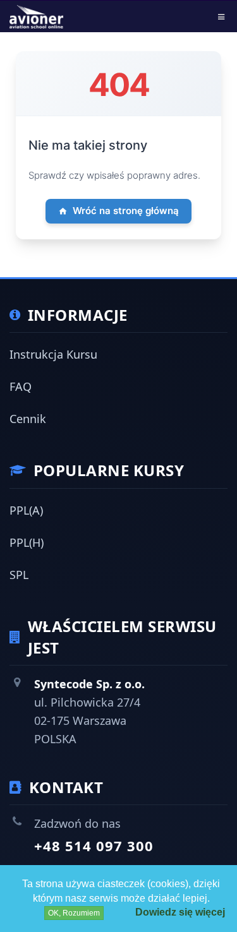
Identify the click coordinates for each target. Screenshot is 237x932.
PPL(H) (26, 542)
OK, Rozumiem (74, 913)
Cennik (27, 418)
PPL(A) (26, 510)
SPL (18, 574)
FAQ (20, 386)
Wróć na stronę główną (126, 211)
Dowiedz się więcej (180, 912)
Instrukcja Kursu (53, 354)
